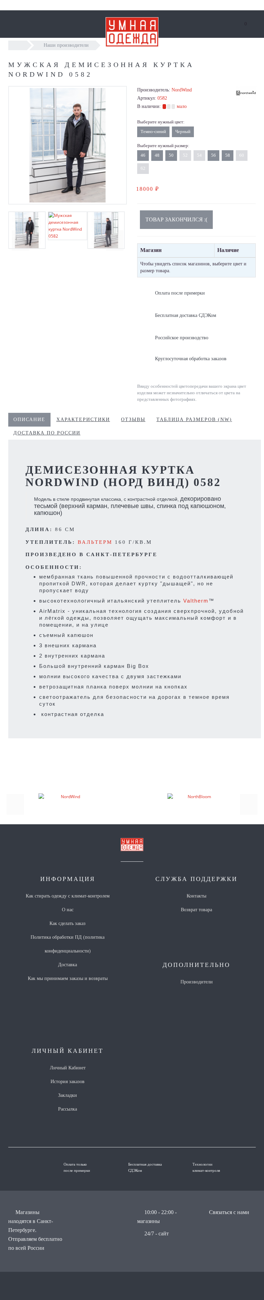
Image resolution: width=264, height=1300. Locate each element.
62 (143, 168)
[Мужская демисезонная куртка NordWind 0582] (67, 145)
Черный (182, 131)
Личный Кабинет (68, 1067)
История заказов (68, 1081)
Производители (196, 981)
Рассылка (67, 1109)
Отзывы (133, 419)
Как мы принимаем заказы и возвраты (68, 978)
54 (199, 155)
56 (213, 155)
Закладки (67, 1095)
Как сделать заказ (68, 923)
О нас (68, 909)
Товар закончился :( (176, 219)
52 (185, 155)
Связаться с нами (229, 1212)
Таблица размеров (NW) (194, 419)
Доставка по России (46, 433)
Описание (29, 419)
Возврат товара (196, 909)
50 (171, 155)
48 (157, 155)
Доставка (67, 964)
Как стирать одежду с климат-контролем (68, 896)
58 (227, 155)
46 (143, 155)
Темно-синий (153, 131)
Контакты (196, 896)
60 (241, 155)
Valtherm (196, 601)
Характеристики (83, 419)
